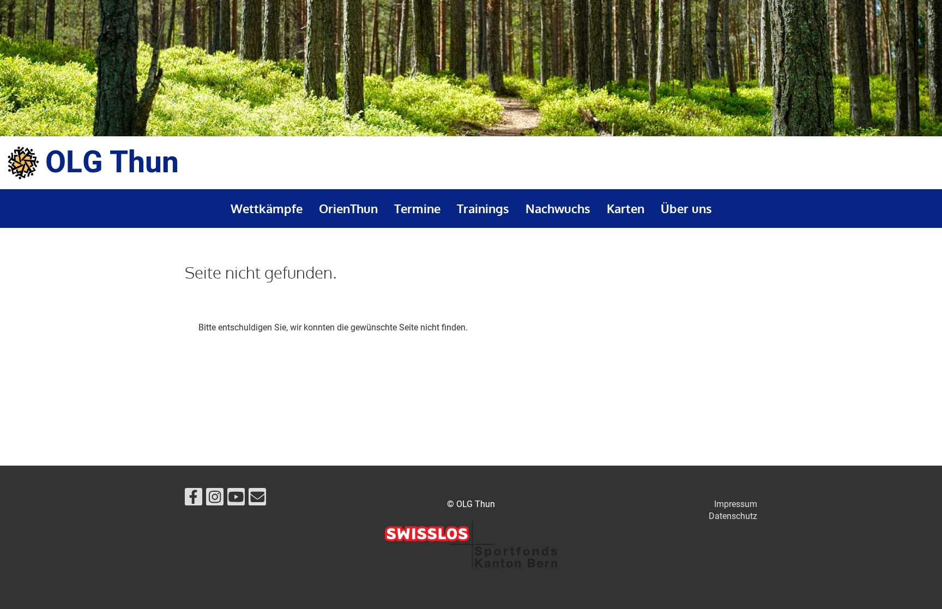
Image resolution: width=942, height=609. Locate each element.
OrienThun (348, 208)
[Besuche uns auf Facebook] (193, 499)
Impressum (735, 504)
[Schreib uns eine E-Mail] (257, 499)
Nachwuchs (558, 208)
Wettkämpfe (267, 208)
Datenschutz (733, 516)
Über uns (686, 208)
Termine (417, 208)
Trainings (483, 208)
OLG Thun (112, 163)
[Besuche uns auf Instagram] (215, 499)
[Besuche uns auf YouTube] (236, 499)
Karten (625, 208)
